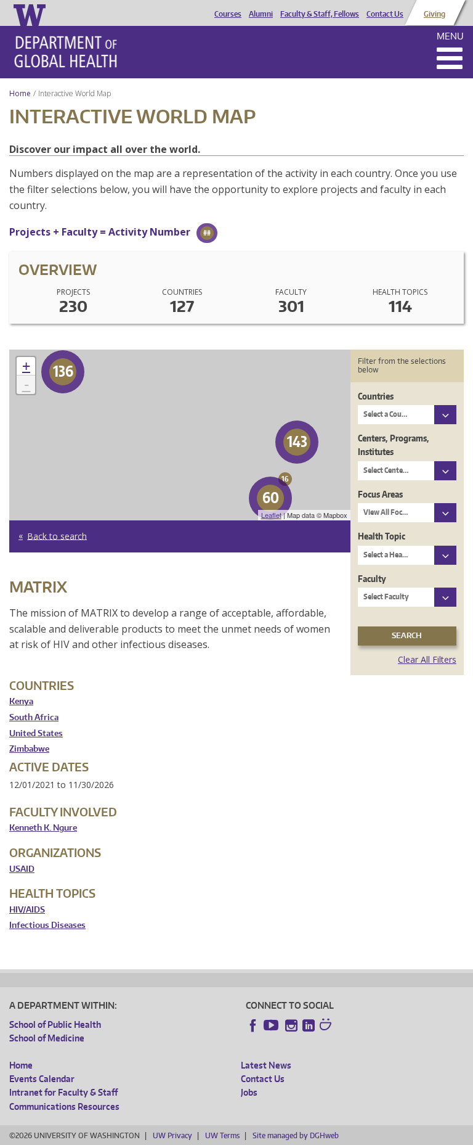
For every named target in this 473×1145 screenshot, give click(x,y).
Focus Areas (380, 494)
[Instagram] (291, 1025)
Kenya (21, 701)
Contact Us (384, 14)
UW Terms (222, 1135)
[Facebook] (253, 1025)
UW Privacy (172, 1135)
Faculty (372, 578)
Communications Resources (64, 1106)
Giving (434, 14)
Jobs (249, 1092)
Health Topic (381, 536)
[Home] (66, 52)
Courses (227, 14)
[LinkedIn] (308, 1025)
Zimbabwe (29, 748)
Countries (376, 396)
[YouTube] (272, 1025)
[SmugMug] (327, 1026)
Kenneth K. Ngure (43, 827)
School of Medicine (46, 1038)
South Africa (34, 717)
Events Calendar (42, 1078)
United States (36, 733)
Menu (450, 36)
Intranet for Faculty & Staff (63, 1092)
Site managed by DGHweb (296, 1135)
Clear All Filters (427, 659)
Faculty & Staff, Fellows (319, 14)
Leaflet (271, 515)
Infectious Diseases (47, 925)
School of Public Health (55, 1024)
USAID (21, 869)
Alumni (261, 14)
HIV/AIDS (27, 909)
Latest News (266, 1065)
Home (20, 93)
